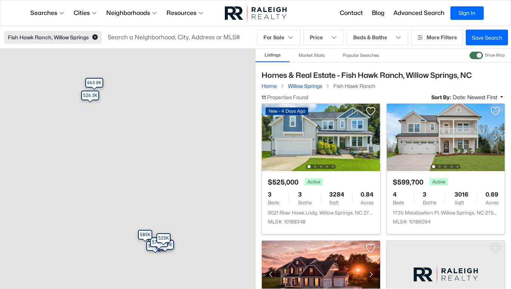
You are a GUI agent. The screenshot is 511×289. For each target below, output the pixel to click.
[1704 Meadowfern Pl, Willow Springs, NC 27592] (446, 273)
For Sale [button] (273, 37)
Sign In (467, 13)
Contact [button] (351, 12)
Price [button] (316, 37)
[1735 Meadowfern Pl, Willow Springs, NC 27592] (445, 136)
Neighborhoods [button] (128, 12)
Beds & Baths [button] (370, 37)
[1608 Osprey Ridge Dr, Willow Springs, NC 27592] (321, 273)
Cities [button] (82, 12)
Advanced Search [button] (419, 12)
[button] (95, 37)
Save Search (487, 37)
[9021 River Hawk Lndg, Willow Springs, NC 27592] (321, 136)
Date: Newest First (476, 97)
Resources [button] (181, 12)
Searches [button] (43, 12)
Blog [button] (378, 12)
